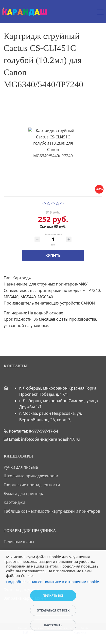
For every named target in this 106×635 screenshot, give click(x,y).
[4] (57, 203)
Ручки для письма (21, 467)
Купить (53, 255)
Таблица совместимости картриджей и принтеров (52, 511)
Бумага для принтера (24, 493)
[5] (62, 203)
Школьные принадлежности (31, 476)
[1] (44, 203)
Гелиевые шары (19, 541)
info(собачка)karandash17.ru (50, 439)
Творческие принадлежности (32, 484)
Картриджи (14, 502)
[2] (49, 203)
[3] (53, 203)
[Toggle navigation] (100, 12)
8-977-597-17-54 (43, 431)
